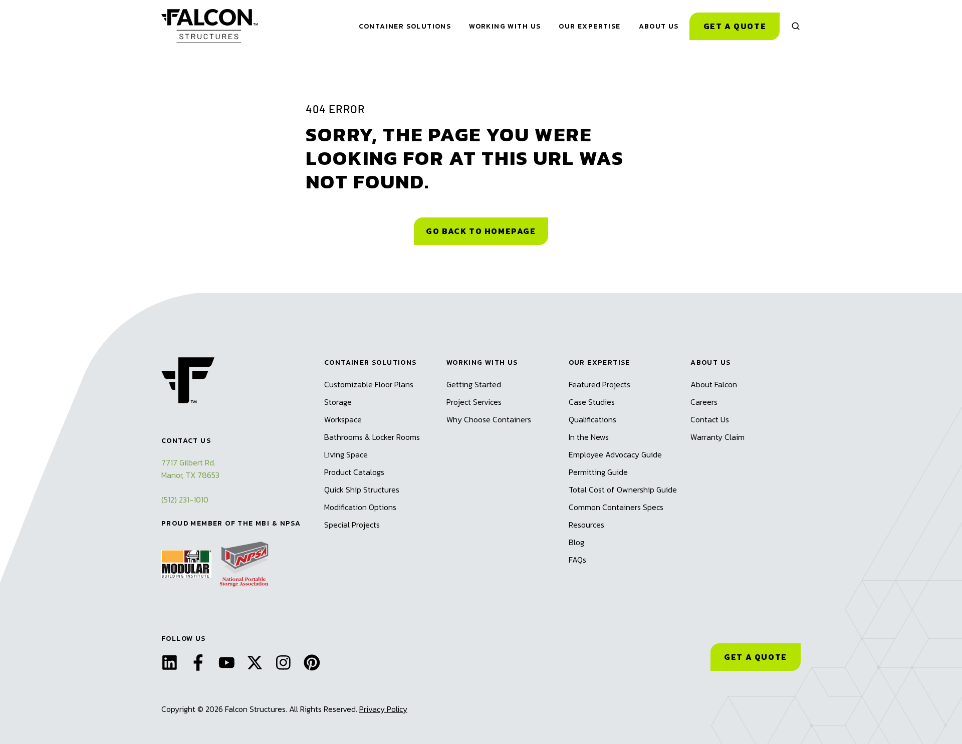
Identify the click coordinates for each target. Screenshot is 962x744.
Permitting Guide (598, 472)
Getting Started (473, 384)
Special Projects (352, 525)
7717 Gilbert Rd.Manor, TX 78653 (190, 468)
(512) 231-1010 (184, 499)
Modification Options (360, 507)
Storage (338, 402)
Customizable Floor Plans (368, 384)
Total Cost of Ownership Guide (623, 489)
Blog (576, 542)
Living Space (346, 454)
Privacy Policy (383, 709)
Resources (586, 525)
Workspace (343, 419)
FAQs (577, 560)
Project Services (474, 402)
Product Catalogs (354, 472)
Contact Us (709, 419)
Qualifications (592, 419)
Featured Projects (599, 384)
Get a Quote (735, 26)
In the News (589, 437)
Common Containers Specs (616, 507)
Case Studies (592, 402)
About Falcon (713, 384)
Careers (703, 402)
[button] (796, 26)
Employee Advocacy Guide (615, 454)
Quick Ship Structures (361, 489)
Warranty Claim (717, 437)
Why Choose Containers (488, 419)
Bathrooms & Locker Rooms (372, 437)
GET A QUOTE (755, 657)
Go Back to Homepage (481, 231)
